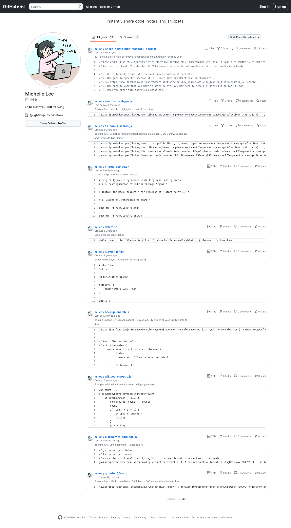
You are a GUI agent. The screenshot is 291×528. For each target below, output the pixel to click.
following (55, 107)
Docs (152, 517)
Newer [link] (170, 499)
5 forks (224, 48)
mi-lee (98, 48)
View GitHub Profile (53, 123)
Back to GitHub (110, 6)
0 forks (228, 100)
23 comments (242, 48)
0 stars (262, 166)
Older (182, 499)
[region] (176, 76)
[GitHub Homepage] (60, 517)
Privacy (103, 517)
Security (115, 517)
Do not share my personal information (212, 517)
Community (140, 517)
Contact (162, 517)
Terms (92, 517)
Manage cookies (179, 517)
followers (37, 107)
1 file (211, 48)
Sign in (264, 7)
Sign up (280, 7)
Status (126, 517)
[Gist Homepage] (14, 6)
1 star (262, 100)
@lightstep (37, 115)
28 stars (261, 48)
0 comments (246, 100)
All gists (91, 6)
